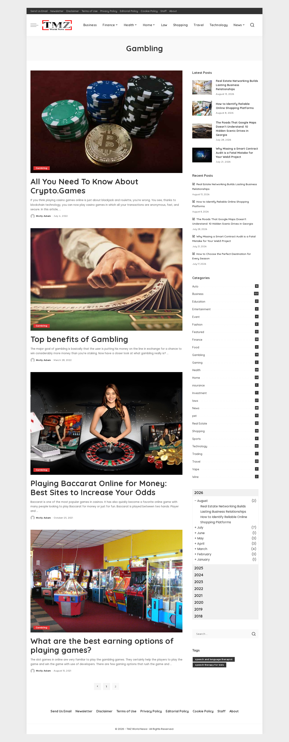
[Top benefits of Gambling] (106, 279)
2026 (198, 492)
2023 (198, 581)
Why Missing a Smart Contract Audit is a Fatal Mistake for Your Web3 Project (237, 153)
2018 (198, 616)
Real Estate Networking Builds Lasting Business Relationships (237, 85)
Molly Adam (43, 216)
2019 (198, 609)
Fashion (197, 324)
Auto (195, 286)
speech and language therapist (213, 659)
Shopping (198, 431)
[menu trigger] (36, 25)
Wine (195, 477)
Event (196, 317)
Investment (199, 393)
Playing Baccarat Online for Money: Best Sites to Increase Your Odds (98, 487)
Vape (195, 469)
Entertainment (201, 309)
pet (194, 416)
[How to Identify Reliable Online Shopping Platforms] (202, 108)
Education (198, 301)
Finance (197, 339)
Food (195, 347)
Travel (196, 461)
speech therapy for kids (209, 664)
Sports (196, 439)
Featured (198, 332)
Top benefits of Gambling (79, 339)
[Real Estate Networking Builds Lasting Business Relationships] (202, 87)
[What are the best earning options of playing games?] (106, 581)
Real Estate (199, 423)
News (195, 408)
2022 (198, 588)
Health (196, 370)
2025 (198, 567)
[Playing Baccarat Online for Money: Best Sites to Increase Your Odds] (106, 423)
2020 (198, 602)
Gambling (41, 168)
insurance (198, 385)
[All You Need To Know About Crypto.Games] (106, 121)
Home (196, 378)
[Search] (252, 25)
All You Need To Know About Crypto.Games (84, 186)
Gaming (197, 362)
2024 (198, 574)
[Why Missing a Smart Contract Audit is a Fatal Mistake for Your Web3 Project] (202, 155)
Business (197, 294)
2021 (198, 595)
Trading (197, 454)
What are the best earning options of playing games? (102, 645)
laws (195, 401)
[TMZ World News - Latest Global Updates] (57, 25)
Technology (199, 446)
